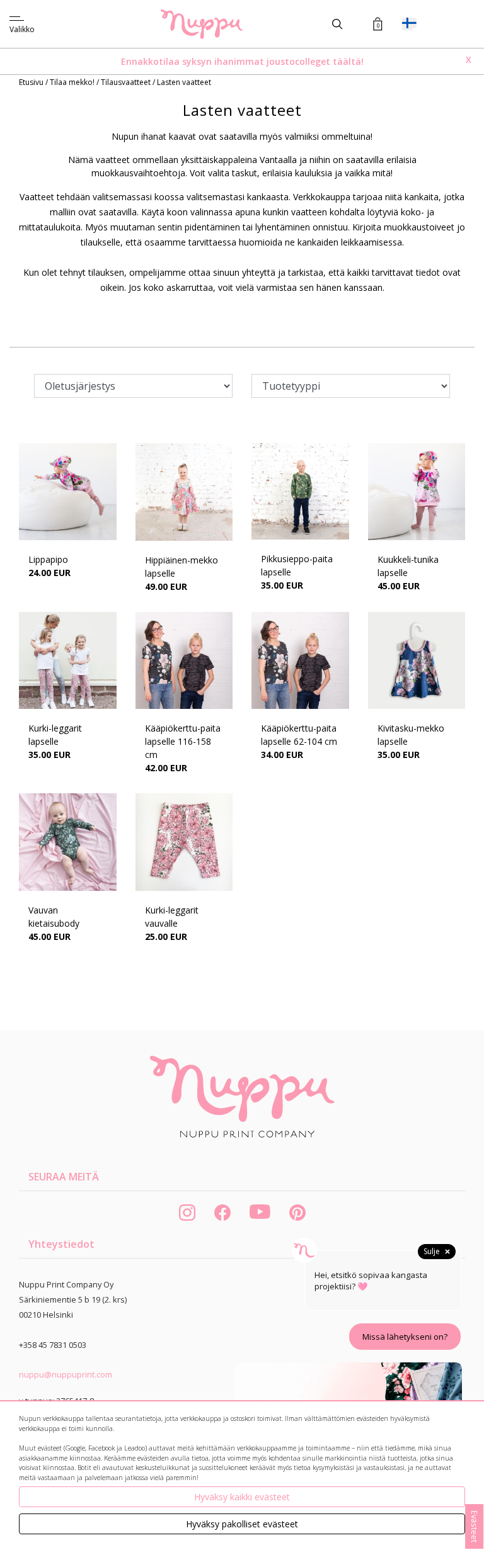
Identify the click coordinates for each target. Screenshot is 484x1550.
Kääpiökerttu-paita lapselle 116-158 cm (183, 741)
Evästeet (474, 1526)
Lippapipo (48, 559)
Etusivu (32, 82)
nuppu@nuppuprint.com (65, 1374)
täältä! (348, 61)
